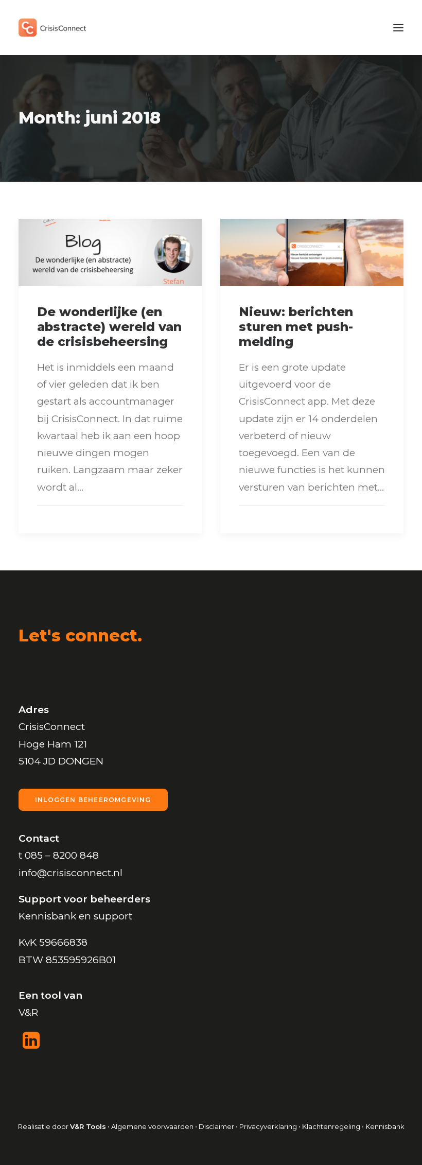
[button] (398, 27)
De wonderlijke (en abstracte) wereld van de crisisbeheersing (109, 326)
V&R (28, 1012)
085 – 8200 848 (62, 855)
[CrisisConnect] (52, 28)
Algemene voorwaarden (152, 1126)
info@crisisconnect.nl (70, 873)
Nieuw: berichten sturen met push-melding (296, 326)
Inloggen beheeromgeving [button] (93, 800)
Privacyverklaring (268, 1126)
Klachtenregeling (332, 1126)
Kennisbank (385, 1126)
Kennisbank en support (75, 916)
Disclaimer (216, 1126)
